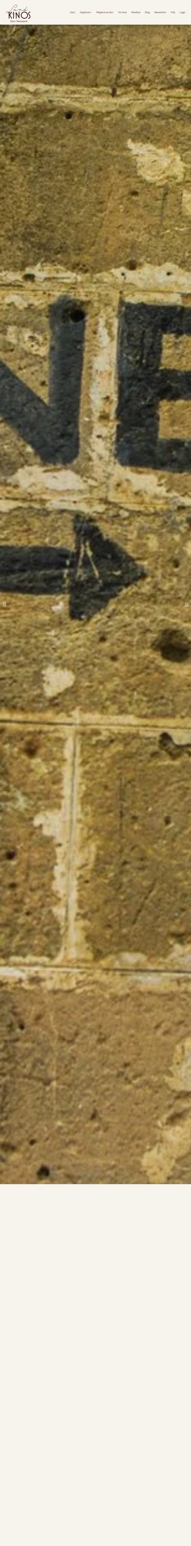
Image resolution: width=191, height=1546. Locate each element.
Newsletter (160, 12)
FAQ (173, 12)
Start (72, 12)
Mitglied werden (104, 12)
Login (182, 12)
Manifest (135, 12)
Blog (147, 12)
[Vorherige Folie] (4, 604)
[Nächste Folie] (186, 604)
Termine (122, 12)
